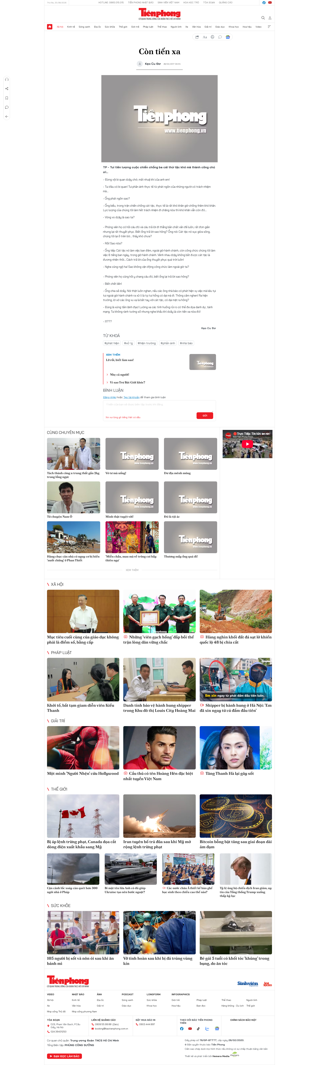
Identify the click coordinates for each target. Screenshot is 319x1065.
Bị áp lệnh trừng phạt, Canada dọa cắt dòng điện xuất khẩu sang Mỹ (81, 844)
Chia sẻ (6, 88)
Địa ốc (97, 26)
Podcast (128, 994)
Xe (186, 26)
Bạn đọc (201, 1005)
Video (259, 26)
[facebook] (264, 2)
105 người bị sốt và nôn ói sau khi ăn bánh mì (80, 961)
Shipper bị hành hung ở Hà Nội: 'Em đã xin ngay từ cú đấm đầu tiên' (236, 708)
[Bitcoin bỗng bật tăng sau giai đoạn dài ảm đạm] (236, 816)
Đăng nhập (109, 397)
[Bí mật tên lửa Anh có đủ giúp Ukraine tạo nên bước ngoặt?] (131, 869)
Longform (153, 994)
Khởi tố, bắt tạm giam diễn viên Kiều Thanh (80, 708)
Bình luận (6, 107)
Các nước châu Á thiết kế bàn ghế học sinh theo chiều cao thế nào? (187, 890)
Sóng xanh (84, 26)
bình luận (220, 37)
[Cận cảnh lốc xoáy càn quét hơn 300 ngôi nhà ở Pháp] (73, 869)
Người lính (176, 26)
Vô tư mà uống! (116, 473)
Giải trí (208, 26)
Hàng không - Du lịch (232, 1005)
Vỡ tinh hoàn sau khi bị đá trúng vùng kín (157, 961)
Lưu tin (6, 98)
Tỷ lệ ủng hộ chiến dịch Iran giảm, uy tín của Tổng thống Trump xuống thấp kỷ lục (246, 892)
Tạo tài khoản (131, 397)
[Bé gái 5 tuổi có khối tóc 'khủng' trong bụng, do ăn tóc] (236, 932)
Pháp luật (148, 26)
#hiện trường (147, 343)
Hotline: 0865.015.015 (111, 2)
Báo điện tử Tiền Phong (159, 14)
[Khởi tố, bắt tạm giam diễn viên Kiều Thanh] (83, 679)
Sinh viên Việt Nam (168, 2)
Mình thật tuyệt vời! (119, 516)
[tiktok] (200, 1029)
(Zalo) (115, 1024)
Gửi (205, 415)
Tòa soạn (209, 2)
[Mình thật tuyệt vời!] (132, 497)
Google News (227, 37)
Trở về (6, 116)
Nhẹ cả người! (119, 374)
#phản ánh (168, 343)
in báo (212, 37)
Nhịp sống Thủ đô (56, 1011)
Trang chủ (49, 26)
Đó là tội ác (172, 516)
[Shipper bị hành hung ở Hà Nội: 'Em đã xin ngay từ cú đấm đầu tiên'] (236, 679)
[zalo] (209, 1029)
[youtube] (270, 2)
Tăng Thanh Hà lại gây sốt (229, 773)
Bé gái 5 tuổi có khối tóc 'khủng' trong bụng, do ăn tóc (234, 961)
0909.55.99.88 (103, 1024)
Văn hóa (196, 26)
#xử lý (128, 343)
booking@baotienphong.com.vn (111, 1028)
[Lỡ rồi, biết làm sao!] (202, 362)
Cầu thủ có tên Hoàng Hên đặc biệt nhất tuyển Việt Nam (158, 776)
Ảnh (99, 994)
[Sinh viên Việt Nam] (248, 984)
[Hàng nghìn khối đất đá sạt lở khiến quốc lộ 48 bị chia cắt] (236, 611)
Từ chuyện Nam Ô (59, 516)
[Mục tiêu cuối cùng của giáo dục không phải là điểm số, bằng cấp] (83, 611)
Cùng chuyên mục (65, 432)
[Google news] (218, 1029)
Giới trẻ (135, 26)
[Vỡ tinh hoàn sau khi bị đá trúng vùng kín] (159, 932)
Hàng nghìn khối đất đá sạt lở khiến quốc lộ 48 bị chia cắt (236, 639)
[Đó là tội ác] (190, 497)
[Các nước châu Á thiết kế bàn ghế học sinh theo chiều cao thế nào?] (188, 869)
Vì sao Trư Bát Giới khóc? (127, 382)
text (205, 37)
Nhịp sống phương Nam (84, 1011)
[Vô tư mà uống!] (132, 454)
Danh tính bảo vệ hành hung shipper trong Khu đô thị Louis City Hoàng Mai (159, 708)
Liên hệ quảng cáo (103, 1019)
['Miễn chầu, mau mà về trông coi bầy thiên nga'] (132, 537)
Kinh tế (71, 26)
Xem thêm (269, 26)
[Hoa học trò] (268, 984)
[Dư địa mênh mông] (190, 454)
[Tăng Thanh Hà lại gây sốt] (236, 747)
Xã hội (60, 26)
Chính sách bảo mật (243, 1019)
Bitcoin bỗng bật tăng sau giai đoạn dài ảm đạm (236, 844)
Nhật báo (78, 994)
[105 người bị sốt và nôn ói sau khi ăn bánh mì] (83, 932)
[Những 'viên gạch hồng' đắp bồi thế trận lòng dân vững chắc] (159, 611)
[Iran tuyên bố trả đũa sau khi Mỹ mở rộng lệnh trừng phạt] (159, 816)
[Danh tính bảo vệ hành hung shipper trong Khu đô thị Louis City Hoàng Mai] (159, 679)
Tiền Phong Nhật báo (141, 2)
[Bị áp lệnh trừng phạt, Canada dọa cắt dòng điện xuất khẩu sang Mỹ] (83, 816)
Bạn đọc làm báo (66, 1056)
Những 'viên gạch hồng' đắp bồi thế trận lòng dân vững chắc (158, 639)
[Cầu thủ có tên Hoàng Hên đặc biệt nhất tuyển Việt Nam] (159, 747)
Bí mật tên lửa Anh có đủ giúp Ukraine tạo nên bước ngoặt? (125, 890)
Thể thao (162, 26)
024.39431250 (58, 1031)
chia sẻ (197, 37)
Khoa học (234, 26)
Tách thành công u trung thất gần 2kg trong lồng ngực (73, 475)
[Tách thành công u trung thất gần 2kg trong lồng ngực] (73, 454)
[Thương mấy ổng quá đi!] (190, 537)
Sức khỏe (110, 26)
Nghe (6, 79)
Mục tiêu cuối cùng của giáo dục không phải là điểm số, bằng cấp (83, 639)
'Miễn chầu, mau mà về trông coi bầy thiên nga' (131, 558)
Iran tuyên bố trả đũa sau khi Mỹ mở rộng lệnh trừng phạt (157, 844)
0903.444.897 (147, 1024)
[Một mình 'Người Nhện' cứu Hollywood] (83, 747)
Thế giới (123, 26)
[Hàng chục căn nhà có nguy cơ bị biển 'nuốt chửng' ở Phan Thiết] (73, 537)
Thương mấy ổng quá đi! (181, 556)
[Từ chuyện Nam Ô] (73, 497)
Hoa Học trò (191, 2)
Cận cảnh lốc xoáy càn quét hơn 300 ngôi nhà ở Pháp (72, 890)
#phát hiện (112, 343)
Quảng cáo (225, 2)
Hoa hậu (247, 26)
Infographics (181, 994)
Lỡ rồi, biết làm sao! (120, 360)
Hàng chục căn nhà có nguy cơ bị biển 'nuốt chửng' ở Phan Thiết (73, 558)
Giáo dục (220, 26)
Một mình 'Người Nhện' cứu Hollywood (83, 773)
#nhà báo (186, 343)
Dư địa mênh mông (177, 473)
